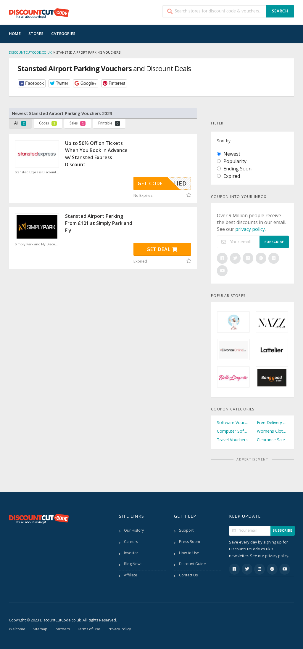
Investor (131, 552)
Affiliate (130, 575)
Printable (108, 123)
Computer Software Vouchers (232, 431)
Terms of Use (88, 629)
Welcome (17, 629)
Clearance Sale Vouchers (272, 439)
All (19, 123)
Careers (131, 541)
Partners (62, 629)
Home (15, 33)
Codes (47, 123)
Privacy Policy (119, 629)
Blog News (133, 563)
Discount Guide (192, 563)
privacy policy (250, 229)
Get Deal (159, 249)
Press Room (189, 541)
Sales (77, 123)
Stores (35, 33)
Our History (134, 530)
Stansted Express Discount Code (37, 172)
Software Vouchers (232, 422)
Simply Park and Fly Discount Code (37, 244)
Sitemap (40, 629)
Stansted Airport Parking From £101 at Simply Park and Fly (98, 223)
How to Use (189, 552)
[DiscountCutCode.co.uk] (39, 13)
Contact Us (188, 575)
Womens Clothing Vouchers (272, 431)
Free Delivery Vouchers (272, 422)
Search (280, 11)
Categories (63, 33)
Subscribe (274, 242)
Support (186, 530)
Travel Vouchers (232, 439)
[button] (32, 83)
